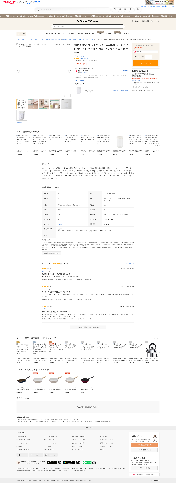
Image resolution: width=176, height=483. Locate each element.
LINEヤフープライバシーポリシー (36, 480)
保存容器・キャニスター (69, 39)
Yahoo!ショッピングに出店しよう (160, 6)
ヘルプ (172, 6)
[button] (148, 57)
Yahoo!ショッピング (21, 480)
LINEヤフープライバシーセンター (54, 480)
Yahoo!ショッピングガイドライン (83, 480)
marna (60, 224)
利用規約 (66, 480)
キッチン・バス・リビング (36, 39)
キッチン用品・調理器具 (53, 39)
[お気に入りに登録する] (69, 95)
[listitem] (30, 436)
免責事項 (72, 480)
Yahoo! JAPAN (144, 6)
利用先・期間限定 (84, 72)
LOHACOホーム (21, 39)
